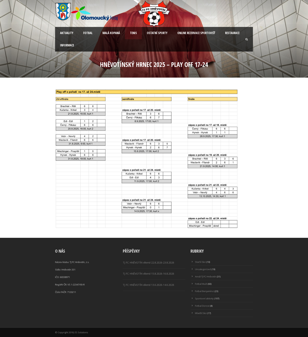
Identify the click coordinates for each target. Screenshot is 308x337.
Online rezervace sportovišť (196, 33)
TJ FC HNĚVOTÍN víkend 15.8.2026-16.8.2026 (148, 273)
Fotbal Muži (201, 283)
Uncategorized (203, 269)
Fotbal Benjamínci (204, 291)
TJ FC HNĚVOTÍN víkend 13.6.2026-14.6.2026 (148, 285)
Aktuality (66, 33)
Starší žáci (200, 261)
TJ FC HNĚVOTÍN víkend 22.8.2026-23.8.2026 (148, 262)
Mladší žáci (201, 313)
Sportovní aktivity (204, 298)
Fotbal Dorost (202, 305)
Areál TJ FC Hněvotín (205, 276)
